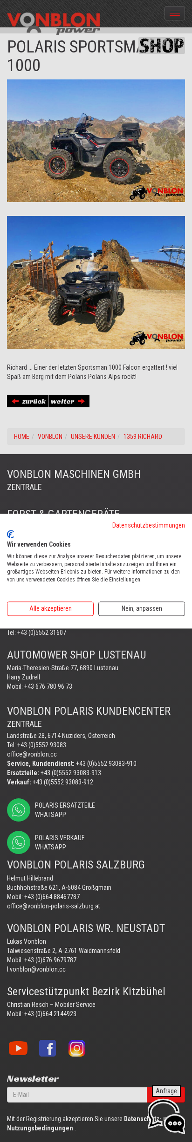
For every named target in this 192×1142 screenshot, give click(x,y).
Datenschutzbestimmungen (148, 525)
